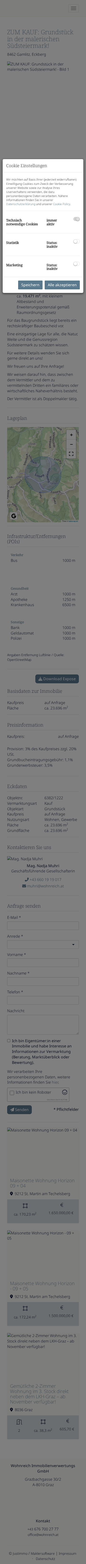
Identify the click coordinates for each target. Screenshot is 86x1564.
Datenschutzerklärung (20, 204)
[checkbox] (76, 219)
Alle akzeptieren (62, 284)
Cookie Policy (61, 204)
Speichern (30, 284)
